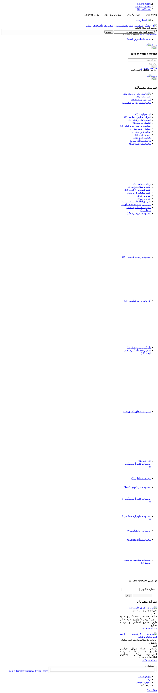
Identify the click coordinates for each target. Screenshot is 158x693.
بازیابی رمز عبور (148, 68)
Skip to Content (143, 6)
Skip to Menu (144, 3)
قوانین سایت (144, 676)
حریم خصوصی (143, 682)
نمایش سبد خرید (148, 33)
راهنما (148, 679)
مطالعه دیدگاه (149, 628)
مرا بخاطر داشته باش (142, 69)
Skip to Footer (144, 9)
